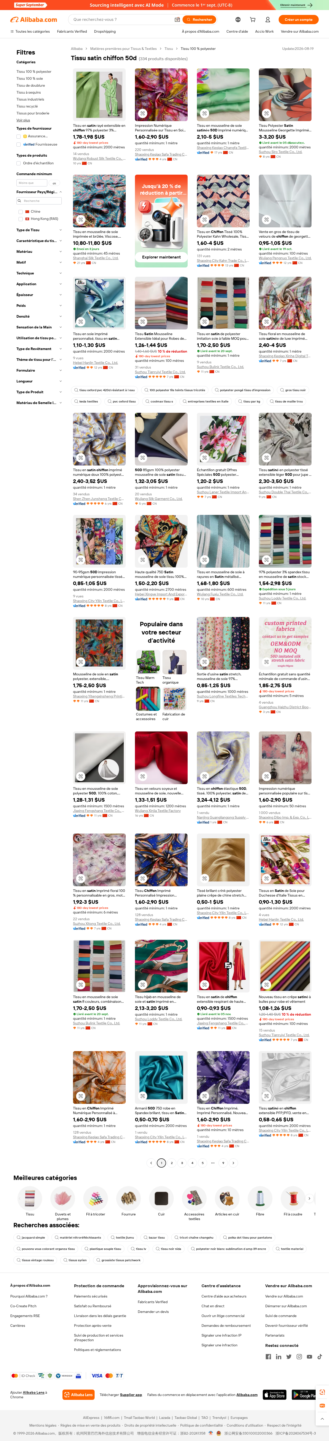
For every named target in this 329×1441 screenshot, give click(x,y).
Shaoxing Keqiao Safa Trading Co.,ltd (161, 154)
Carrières (17, 1325)
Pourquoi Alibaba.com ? (29, 1296)
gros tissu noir (295, 390)
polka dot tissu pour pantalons (250, 1237)
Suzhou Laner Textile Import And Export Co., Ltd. (223, 492)
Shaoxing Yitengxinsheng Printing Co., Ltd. (99, 696)
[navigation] (39, 606)
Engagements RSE (25, 1316)
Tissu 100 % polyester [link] (198, 49)
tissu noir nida (171, 1249)
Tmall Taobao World (139, 1418)
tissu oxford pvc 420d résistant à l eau (107, 390)
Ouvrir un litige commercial (223, 1316)
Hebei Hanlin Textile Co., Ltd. (95, 363)
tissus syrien (78, 1260)
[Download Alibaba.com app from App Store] (275, 1395)
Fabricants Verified (153, 1302)
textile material (292, 1249)
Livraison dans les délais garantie (100, 1316)
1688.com (112, 1418)
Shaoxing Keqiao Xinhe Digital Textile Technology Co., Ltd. (285, 356)
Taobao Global (186, 1418)
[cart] (254, 20)
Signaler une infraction (219, 1345)
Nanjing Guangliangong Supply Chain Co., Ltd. (223, 817)
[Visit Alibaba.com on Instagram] (299, 1357)
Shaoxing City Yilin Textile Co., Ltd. (99, 601)
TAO (204, 1418)
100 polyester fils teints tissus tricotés (177, 390)
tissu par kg (251, 401)
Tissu (168, 49)
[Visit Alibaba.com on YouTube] (309, 1357)
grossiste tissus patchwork (121, 1260)
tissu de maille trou (289, 401)
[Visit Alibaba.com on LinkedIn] (279, 1357)
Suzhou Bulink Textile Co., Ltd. (220, 367)
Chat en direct (213, 1306)
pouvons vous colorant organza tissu (48, 1249)
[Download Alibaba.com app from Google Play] (305, 1395)
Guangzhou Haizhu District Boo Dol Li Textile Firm (285, 707)
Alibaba (77, 49)
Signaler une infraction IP (222, 1335)
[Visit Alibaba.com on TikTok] (320, 1357)
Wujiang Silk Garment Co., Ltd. (158, 499)
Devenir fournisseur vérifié (286, 1325)
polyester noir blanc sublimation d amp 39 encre (231, 1249)
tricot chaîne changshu (196, 1237)
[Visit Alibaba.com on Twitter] (289, 1357)
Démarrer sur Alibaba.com (286, 1306)
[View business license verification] (210, 1433)
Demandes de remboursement (226, 1325)
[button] (177, 19)
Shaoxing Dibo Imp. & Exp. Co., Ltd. (285, 817)
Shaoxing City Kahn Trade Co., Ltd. (223, 260)
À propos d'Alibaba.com (30, 1285)
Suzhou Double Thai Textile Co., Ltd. (285, 492)
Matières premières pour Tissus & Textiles (123, 49)
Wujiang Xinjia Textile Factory (158, 811)
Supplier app (131, 1395)
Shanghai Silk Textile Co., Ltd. (95, 258)
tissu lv (141, 1249)
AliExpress (91, 1418)
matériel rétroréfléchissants (80, 1237)
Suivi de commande (281, 1316)
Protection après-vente (93, 1325)
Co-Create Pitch (23, 1306)
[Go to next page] (233, 1163)
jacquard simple (33, 1237)
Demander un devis (153, 1312)
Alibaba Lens (33, 1392)
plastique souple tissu (105, 1249)
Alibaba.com (247, 1395)
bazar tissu (157, 1237)
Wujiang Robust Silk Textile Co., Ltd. (99, 158)
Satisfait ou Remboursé (92, 1306)
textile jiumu (125, 1237)
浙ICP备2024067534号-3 (296, 1433)
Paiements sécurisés (90, 1296)
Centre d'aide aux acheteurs (224, 1296)
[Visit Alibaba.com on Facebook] (268, 1357)
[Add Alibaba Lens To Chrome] (78, 1395)
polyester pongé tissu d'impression (245, 390)
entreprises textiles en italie (208, 401)
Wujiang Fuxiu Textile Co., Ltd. (220, 594)
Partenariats (275, 1335)
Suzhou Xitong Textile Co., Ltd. (97, 923)
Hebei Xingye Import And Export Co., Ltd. (161, 594)
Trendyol (219, 1418)
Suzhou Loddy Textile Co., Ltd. (282, 598)
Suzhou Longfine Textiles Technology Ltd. (223, 696)
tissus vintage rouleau (38, 1260)
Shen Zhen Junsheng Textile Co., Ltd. (99, 499)
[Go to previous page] (151, 1163)
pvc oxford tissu (124, 401)
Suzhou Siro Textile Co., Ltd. (280, 152)
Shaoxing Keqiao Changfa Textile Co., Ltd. (223, 148)
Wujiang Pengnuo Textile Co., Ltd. (285, 258)
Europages (239, 1418)
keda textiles (88, 401)
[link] (322, 1392)
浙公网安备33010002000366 (248, 1433)
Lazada (164, 1418)
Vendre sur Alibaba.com (284, 1296)
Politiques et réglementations (97, 1350)
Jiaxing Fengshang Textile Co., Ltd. (99, 811)
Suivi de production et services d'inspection (98, 1337)
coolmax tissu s (162, 401)
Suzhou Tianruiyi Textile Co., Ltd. (160, 372)
